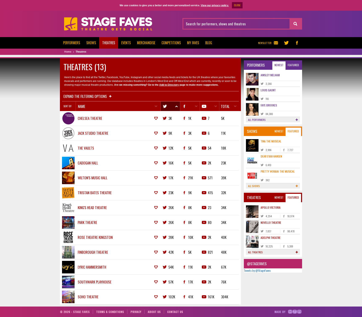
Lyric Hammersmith (92, 267)
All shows (254, 186)
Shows (91, 42)
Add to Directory (169, 84)
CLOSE (237, 5)
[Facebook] (189, 106)
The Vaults (86, 148)
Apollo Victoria (271, 207)
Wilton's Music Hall (92, 177)
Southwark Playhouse (94, 282)
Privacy (136, 311)
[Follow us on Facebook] (297, 43)
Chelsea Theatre (90, 118)
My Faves (193, 42)
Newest (278, 65)
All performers (257, 120)
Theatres (108, 42)
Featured (293, 65)
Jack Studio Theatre (93, 133)
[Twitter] (170, 106)
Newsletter (265, 43)
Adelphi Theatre (271, 237)
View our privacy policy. (215, 5)
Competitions (171, 42)
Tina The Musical (271, 141)
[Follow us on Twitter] (286, 43)
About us (154, 311)
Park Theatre (87, 222)
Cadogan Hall (88, 163)
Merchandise (146, 42)
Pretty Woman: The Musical (278, 171)
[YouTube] (209, 106)
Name (81, 106)
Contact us (175, 311)
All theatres (255, 252)
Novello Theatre (271, 222)
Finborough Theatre (93, 252)
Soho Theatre (88, 296)
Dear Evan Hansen (271, 156)
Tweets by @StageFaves (257, 270)
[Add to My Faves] (156, 118)
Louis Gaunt (268, 90)
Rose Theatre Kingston (95, 237)
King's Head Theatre (92, 207)
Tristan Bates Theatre (95, 192)
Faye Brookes (269, 105)
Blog (208, 42)
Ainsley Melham (270, 75)
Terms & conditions (110, 311)
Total (225, 106)
